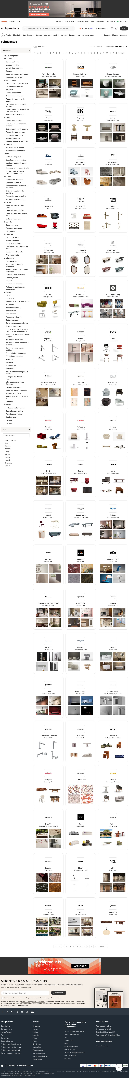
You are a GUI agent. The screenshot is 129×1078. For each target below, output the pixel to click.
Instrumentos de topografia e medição (17, 373)
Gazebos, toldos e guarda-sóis (17, 168)
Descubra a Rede (6, 1029)
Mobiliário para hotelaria (15, 211)
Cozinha (7, 118)
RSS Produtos (114, 1071)
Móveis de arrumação (14, 68)
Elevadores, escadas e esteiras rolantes (18, 335)
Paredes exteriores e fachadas (17, 301)
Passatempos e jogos (14, 414)
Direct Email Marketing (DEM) (105, 1032)
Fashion (9, 420)
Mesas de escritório (13, 183)
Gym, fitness (10, 231)
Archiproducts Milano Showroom (11, 1044)
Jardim (6, 154)
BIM (18, 22)
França (7, 451)
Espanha (8, 446)
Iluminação (8, 144)
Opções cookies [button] (70, 1071)
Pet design (10, 423)
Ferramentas (10, 369)
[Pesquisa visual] (72, 28)
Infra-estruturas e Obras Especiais (15, 383)
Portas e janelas (12, 278)
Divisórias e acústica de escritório (15, 192)
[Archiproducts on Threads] (22, 1012)
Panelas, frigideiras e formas (17, 141)
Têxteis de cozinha (13, 138)
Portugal (7, 457)
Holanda (7, 460)
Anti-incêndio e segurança (16, 353)
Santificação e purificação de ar (17, 397)
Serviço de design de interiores (74, 1031)
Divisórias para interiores (15, 275)
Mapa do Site (123, 1071)
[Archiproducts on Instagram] (7, 1012)
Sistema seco (11, 314)
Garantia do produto (71, 1046)
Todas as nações (10, 440)
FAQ (2, 1035)
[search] (25, 28)
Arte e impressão (12, 255)
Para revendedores (83, 21)
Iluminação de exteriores (15, 151)
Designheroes (37, 1059)
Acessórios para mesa (14, 135)
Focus (35, 1041)
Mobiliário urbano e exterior (16, 390)
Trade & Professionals (97, 21)
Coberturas (10, 298)
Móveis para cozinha (14, 121)
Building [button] (11, 22)
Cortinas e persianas (13, 244)
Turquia (7, 466)
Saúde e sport (11, 417)
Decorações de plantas (14, 252)
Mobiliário (8, 59)
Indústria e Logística (13, 393)
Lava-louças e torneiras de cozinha (16, 125)
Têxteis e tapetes (12, 241)
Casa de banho (10, 80)
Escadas (9, 281)
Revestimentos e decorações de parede (17, 270)
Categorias (36, 1026)
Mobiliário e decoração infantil (17, 74)
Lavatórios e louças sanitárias (17, 84)
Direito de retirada (70, 1049)
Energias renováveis (13, 387)
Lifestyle (7, 405)
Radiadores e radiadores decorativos (15, 288)
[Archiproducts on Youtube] (27, 1012)
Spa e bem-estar (12, 225)
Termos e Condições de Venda (74, 1052)
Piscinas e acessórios (14, 228)
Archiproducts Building (40, 1056)
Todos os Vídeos (38, 1050)
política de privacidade (38, 1001)
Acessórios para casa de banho (15, 100)
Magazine (36, 1035)
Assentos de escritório (14, 180)
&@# (122, 53)
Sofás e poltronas (12, 62)
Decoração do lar (12, 237)
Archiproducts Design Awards (10, 1050)
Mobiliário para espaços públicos (15, 206)
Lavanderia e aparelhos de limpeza (16, 105)
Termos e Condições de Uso (90, 1071)
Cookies (78, 1071)
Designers (36, 1032)
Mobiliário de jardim (13, 157)
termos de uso (25, 1001)
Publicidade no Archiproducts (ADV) (108, 1035)
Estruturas (9, 295)
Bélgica (7, 454)
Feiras (35, 1038)
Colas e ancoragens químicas (17, 323)
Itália (6, 443)
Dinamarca (8, 463)
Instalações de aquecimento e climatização (17, 344)
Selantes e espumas (13, 326)
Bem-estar (8, 222)
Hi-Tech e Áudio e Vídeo (15, 408)
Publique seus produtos (104, 1026)
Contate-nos (5, 1038)
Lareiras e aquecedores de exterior (16, 164)
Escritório (7, 176)
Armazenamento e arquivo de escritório (17, 187)
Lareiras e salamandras (14, 284)
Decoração (8, 234)
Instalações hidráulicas (14, 340)
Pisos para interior (13, 261)
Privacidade (60, 1071)
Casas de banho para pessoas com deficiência (17, 110)
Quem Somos (5, 1026)
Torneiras (9, 90)
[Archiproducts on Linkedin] (32, 1012)
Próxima (102, 946)
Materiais (9, 362)
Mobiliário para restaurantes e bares (17, 215)
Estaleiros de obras (13, 365)
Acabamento (9, 258)
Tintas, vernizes (12, 320)
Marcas (35, 1029)
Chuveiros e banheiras (14, 87)
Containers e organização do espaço (17, 248)
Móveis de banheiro (13, 93)
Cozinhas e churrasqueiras (16, 160)
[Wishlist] (112, 28)
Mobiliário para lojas (13, 219)
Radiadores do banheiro (15, 114)
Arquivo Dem (37, 1047)
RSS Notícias (104, 1071)
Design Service (110, 21)
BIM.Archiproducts (39, 1053)
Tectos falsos (11, 311)
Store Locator (68, 1040)
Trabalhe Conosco (7, 1041)
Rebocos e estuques (13, 317)
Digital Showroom (102, 1046)
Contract (7, 202)
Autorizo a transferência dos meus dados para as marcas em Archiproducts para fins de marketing (32, 998)
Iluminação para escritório (15, 199)
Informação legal (70, 1055)
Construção (8, 292)
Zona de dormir (12, 71)
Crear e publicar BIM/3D (104, 1029)
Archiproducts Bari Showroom (11, 1047)
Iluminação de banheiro (15, 96)
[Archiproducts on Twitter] (17, 1012)
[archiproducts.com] (10, 28)
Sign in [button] (124, 28)
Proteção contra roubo (14, 356)
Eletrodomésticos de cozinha (17, 129)
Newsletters (37, 1044)
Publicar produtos (70, 21)
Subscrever (59, 993)
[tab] (62, 21)
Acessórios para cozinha (15, 132)
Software (9, 402)
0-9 (119, 53)
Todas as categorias (10, 56)
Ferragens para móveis (14, 77)
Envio (66, 1043)
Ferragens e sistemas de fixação (15, 378)
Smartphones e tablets (14, 411)
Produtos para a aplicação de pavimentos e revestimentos (17, 330)
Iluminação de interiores (15, 147)
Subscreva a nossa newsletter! (11, 1053)
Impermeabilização (13, 308)
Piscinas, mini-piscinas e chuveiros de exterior (15, 172)
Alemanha (8, 449)
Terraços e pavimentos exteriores (14, 265)
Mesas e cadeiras (12, 65)
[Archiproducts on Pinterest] (12, 1012)
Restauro (9, 359)
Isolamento (10, 304)
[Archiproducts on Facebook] (3, 1012)
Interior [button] (4, 22)
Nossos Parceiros (6, 1032)
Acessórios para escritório (16, 196)
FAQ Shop (67, 1058)
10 (95, 946)
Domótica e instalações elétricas (15, 349)
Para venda (42, 47)
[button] (59, 22)
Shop (66, 1037)
